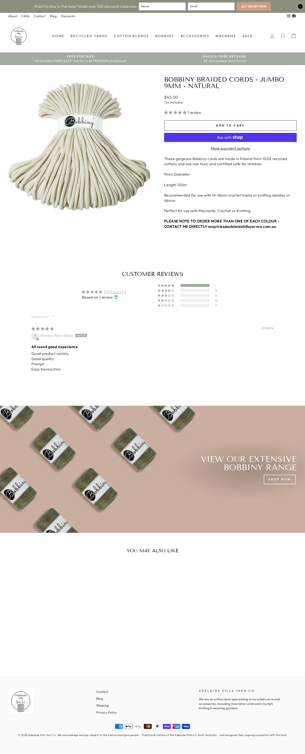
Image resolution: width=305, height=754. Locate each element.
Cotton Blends (131, 36)
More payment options (230, 148)
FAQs (25, 16)
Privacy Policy (106, 712)
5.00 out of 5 (115, 291)
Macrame (226, 36)
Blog (53, 16)
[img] (42, 328)
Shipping (102, 705)
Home (58, 36)
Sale (247, 36)
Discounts (68, 16)
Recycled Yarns (89, 36)
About (12, 16)
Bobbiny (164, 36)
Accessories (195, 36)
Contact (40, 16)
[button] (176, 112)
